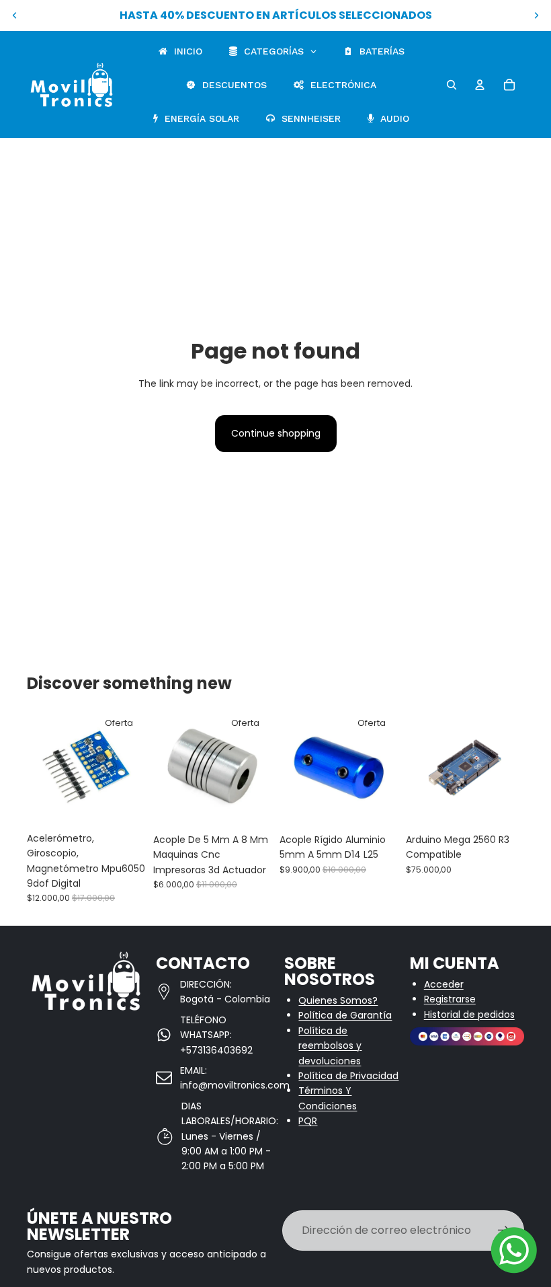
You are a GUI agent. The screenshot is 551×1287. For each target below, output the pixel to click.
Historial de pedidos (469, 1014)
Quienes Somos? (338, 1000)
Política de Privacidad (348, 1075)
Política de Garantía (345, 1015)
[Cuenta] (480, 85)
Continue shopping (276, 433)
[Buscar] (451, 85)
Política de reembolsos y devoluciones (330, 1046)
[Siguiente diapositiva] (536, 15)
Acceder (444, 984)
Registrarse (450, 999)
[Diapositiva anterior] (15, 15)
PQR (307, 1121)
